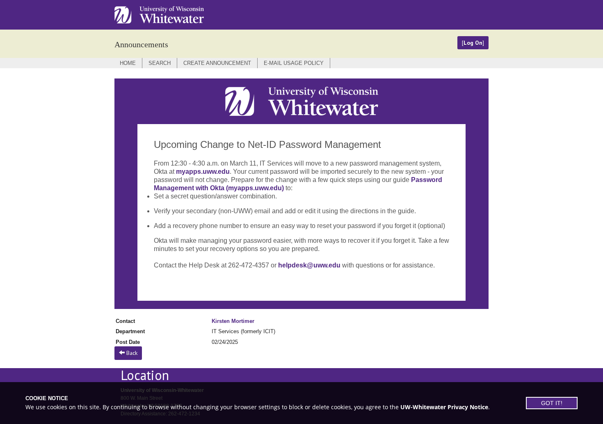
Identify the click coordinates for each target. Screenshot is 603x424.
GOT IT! (551, 403)
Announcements (141, 44)
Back (131, 353)
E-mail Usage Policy (294, 63)
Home (128, 63)
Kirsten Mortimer (233, 321)
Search (159, 63)
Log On (473, 42)
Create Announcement (217, 63)
